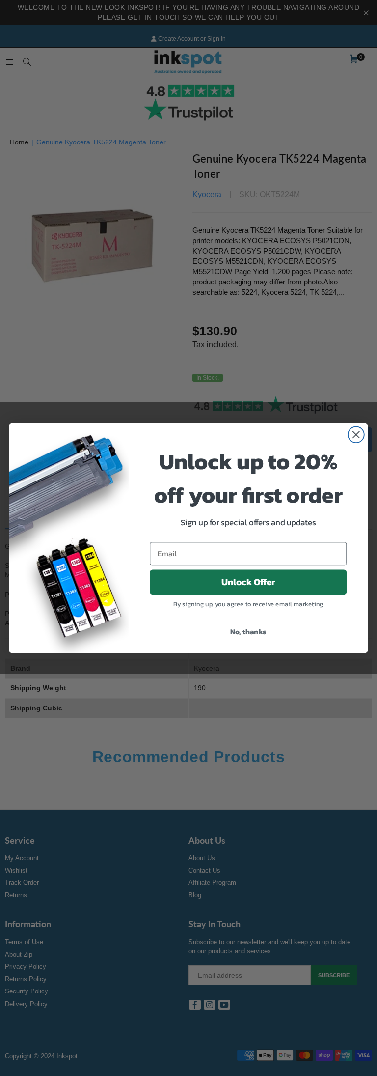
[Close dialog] (356, 434)
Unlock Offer (248, 582)
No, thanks (248, 631)
